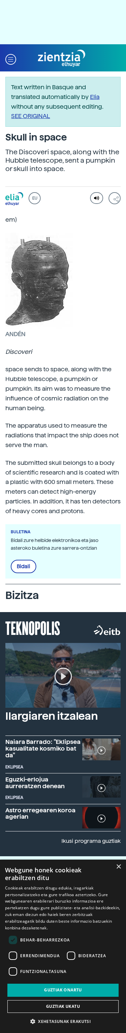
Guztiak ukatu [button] (63, 1006)
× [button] (118, 866)
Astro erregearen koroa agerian (40, 813)
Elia (94, 96)
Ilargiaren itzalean (51, 716)
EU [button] (34, 198)
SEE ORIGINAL (30, 115)
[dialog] (63, 946)
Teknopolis (32, 627)
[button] (10, 58)
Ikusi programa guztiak (91, 841)
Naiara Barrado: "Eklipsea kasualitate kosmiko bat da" (43, 748)
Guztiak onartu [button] (63, 990)
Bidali (23, 566)
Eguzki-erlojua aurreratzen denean (35, 783)
